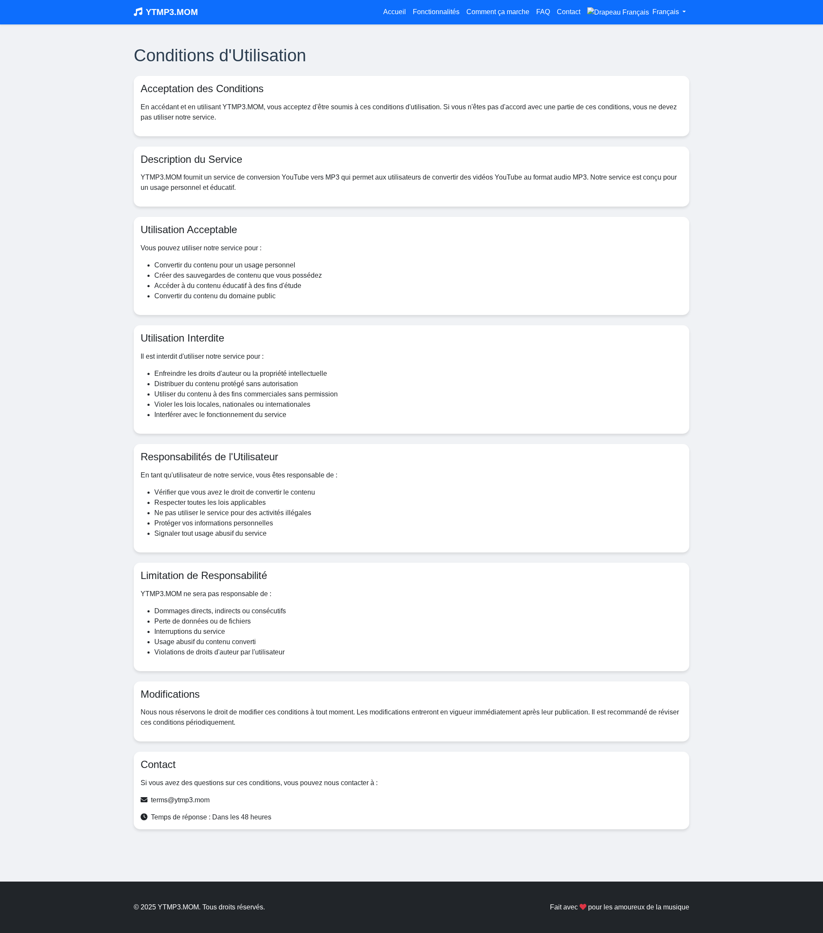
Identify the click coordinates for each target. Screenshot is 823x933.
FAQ (543, 11)
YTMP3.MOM (172, 12)
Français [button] (666, 11)
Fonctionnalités (436, 11)
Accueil (394, 11)
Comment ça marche (497, 11)
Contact (568, 11)
